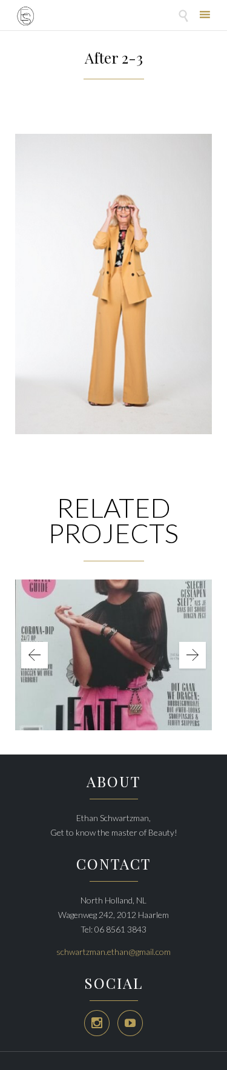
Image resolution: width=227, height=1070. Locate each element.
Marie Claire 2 (114, 646)
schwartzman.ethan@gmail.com (113, 951)
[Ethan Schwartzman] (25, 16)
